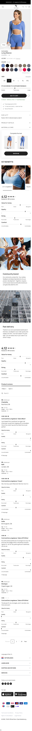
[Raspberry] (23, 69)
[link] (28, 6)
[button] (2, 6)
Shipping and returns (8, 668)
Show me (15, 153)
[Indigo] (27, 69)
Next (25, 638)
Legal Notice (17, 715)
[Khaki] (23, 65)
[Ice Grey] (27, 65)
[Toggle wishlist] (27, 96)
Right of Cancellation (7, 715)
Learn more (5, 663)
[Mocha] (19, 65)
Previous (7, 638)
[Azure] (3, 65)
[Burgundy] (3, 69)
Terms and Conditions (7, 713)
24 (21, 638)
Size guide (26, 76)
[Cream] (15, 65)
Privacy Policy (18, 713)
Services (4, 673)
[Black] (7, 65)
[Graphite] (11, 69)
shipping (18, 58)
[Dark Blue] (15, 69)
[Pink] (19, 69)
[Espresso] (11, 65)
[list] (15, 29)
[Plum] (7, 69)
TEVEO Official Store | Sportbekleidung (16, 719)
